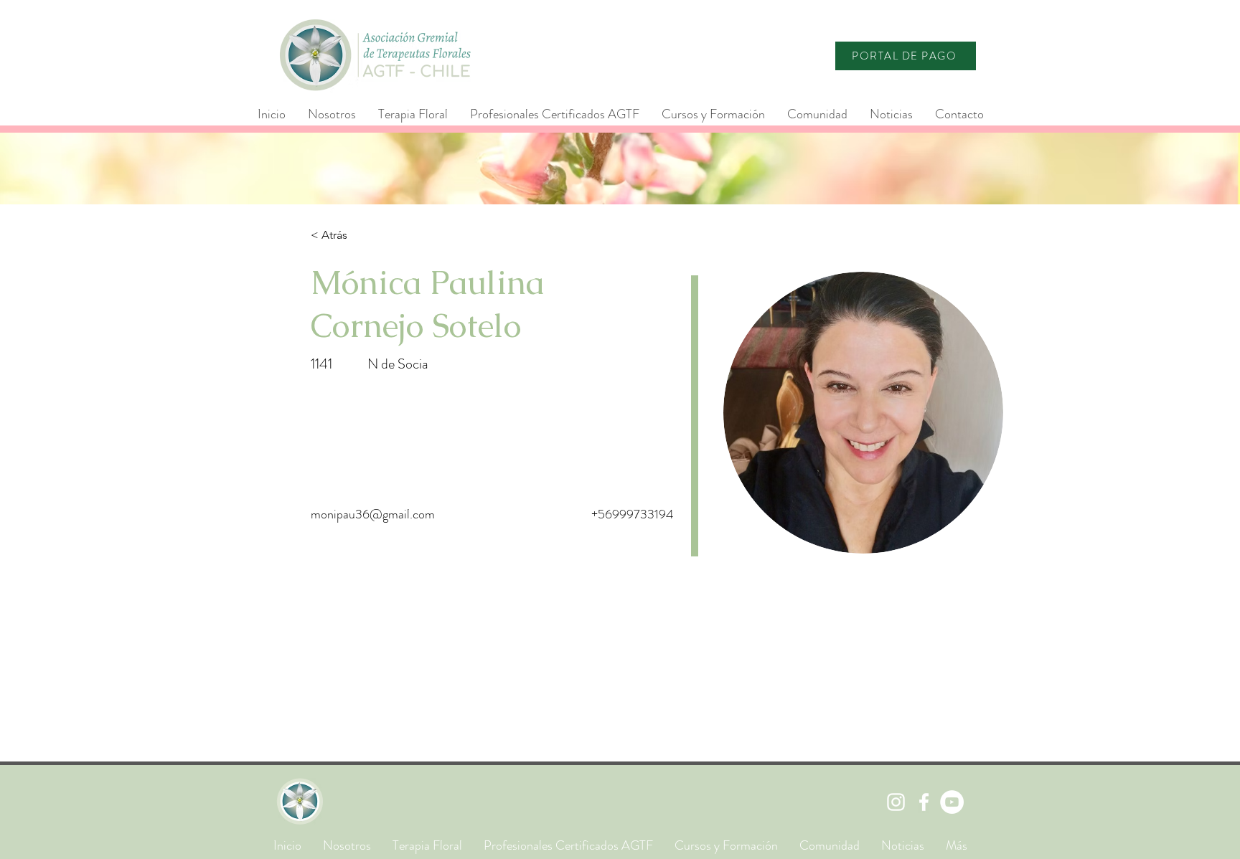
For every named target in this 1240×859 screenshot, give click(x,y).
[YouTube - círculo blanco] (952, 802)
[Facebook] (924, 802)
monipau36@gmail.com (373, 514)
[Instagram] (896, 802)
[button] (554, 114)
